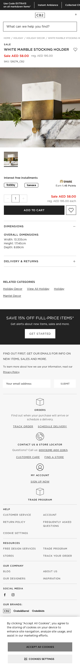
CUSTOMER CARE (28, 457)
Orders (40, 409)
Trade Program (40, 499)
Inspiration (51, 578)
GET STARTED (40, 333)
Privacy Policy (11, 372)
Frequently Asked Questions (57, 524)
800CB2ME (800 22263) (53, 450)
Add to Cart (34, 210)
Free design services (19, 548)
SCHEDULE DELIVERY (52, 426)
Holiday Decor (12, 288)
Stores (8, 555)
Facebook (5, 595)
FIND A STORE (54, 457)
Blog (6, 571)
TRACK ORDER (23, 426)
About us (50, 571)
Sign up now (40, 481)
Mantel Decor (12, 295)
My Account (40, 475)
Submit (65, 383)
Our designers (14, 578)
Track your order (57, 555)
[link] (10, 15)
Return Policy (14, 522)
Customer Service (17, 514)
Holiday (59, 288)
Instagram (13, 595)
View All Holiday (38, 288)
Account (50, 514)
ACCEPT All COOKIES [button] (40, 647)
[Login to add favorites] (75, 49)
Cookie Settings (15, 533)
